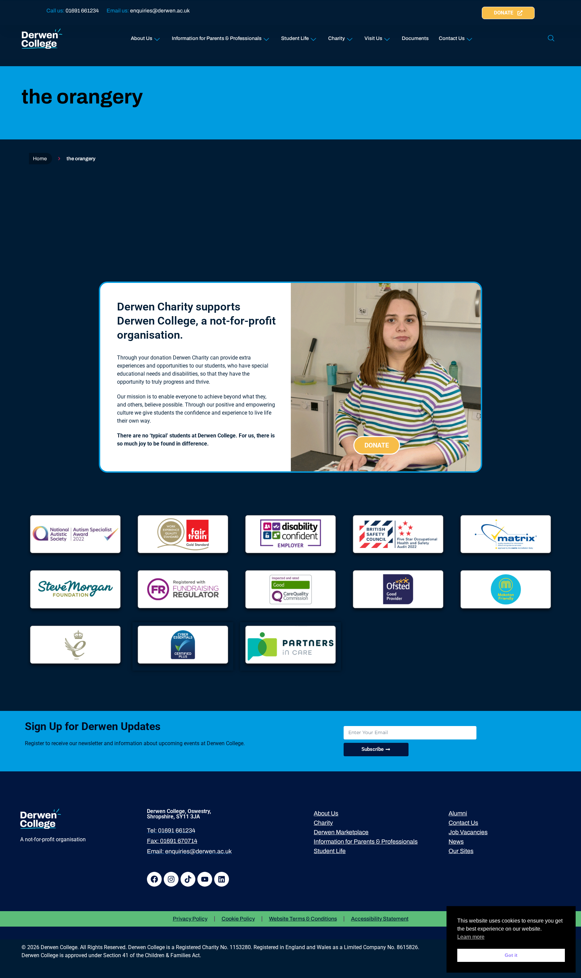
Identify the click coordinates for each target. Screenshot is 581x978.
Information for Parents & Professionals (217, 38)
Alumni (458, 813)
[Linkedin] (221, 879)
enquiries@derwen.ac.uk (160, 10)
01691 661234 (82, 10)
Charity (336, 38)
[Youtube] (204, 879)
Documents (415, 38)
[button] (551, 38)
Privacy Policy (190, 919)
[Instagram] (171, 879)
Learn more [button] (471, 937)
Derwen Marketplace (341, 832)
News (456, 841)
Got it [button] (511, 955)
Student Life (295, 38)
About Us (141, 38)
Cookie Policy (238, 919)
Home (40, 158)
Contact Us (452, 38)
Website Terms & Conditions (303, 919)
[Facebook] (154, 879)
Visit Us (373, 38)
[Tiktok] (188, 879)
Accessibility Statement (380, 919)
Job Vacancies (468, 832)
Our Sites (461, 851)
